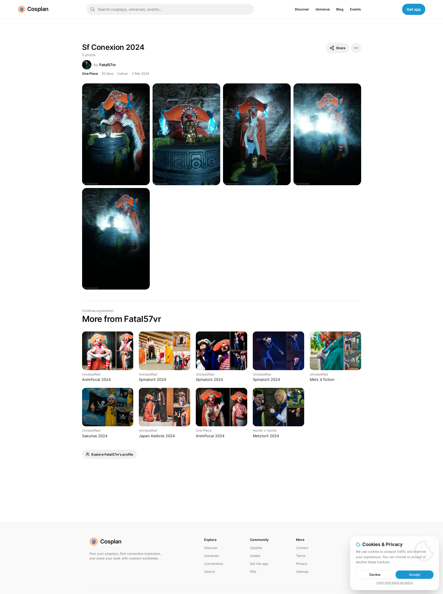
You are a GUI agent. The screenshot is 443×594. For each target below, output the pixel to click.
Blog (339, 9)
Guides (255, 556)
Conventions (213, 564)
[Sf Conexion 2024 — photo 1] (116, 134)
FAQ (253, 572)
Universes (211, 556)
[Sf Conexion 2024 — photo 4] (327, 134)
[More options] (356, 48)
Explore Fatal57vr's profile (112, 454)
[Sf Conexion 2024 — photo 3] (257, 134)
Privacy (301, 564)
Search (209, 572)
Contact (302, 548)
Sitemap (302, 572)
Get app (414, 9)
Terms (300, 556)
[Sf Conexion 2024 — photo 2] (186, 134)
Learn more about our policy (394, 582)
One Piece (90, 73)
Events (355, 9)
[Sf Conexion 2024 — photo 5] (116, 239)
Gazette (256, 548)
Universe (323, 9)
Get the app (259, 564)
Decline (374, 575)
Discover (302, 9)
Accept (414, 575)
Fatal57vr (107, 64)
